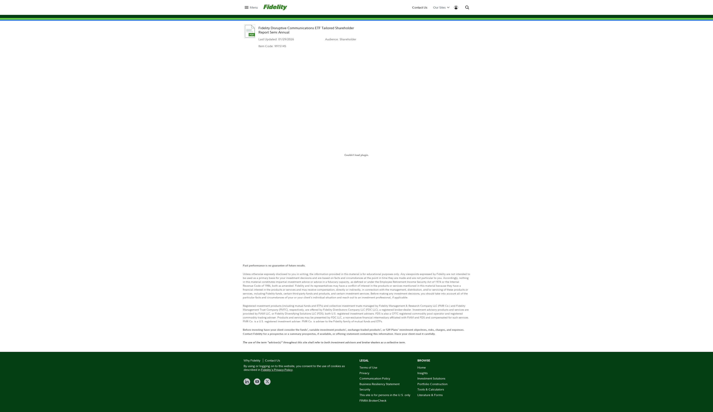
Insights (422, 373)
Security (364, 389)
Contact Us (419, 7)
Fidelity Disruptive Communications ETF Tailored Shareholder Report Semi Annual (306, 30)
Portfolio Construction (432, 384)
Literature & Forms (430, 395)
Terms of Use (368, 367)
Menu (254, 7)
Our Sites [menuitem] (439, 7)
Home (421, 367)
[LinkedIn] (247, 381)
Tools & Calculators (430, 389)
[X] (267, 381)
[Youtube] (257, 381)
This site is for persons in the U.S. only (384, 395)
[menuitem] (251, 7)
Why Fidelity (252, 360)
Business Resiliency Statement (379, 384)
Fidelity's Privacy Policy (277, 370)
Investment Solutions (431, 378)
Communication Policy (374, 378)
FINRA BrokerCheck (372, 400)
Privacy (364, 373)
